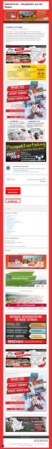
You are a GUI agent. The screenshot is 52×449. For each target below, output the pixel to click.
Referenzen (8, 230)
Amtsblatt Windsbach (10, 219)
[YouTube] (38, 441)
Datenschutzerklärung (41, 443)
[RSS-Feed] (41, 441)
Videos (7, 234)
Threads (46, 441)
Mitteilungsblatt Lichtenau (10, 223)
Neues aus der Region (10, 225)
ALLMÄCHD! (8, 217)
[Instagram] (44, 441)
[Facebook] (35, 441)
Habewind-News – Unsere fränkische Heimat (14, 222)
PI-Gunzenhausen (10, 226)
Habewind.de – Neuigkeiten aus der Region (23, 5)
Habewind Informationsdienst (23, 29)
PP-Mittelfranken (10, 229)
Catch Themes (29, 445)
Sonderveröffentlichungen (10, 231)
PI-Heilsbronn (9, 227)
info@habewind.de (11, 243)
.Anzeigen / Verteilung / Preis (11, 215)
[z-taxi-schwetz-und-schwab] (26, 80)
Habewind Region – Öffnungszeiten (12, 221)
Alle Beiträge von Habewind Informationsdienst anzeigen (26, 172)
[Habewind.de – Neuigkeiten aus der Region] (26, 20)
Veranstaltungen (9, 232)
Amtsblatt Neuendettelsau (11, 218)
